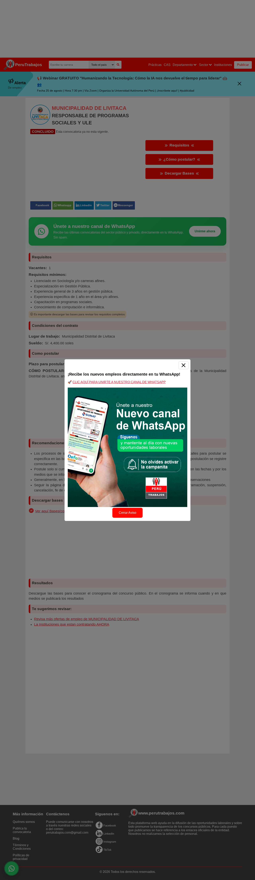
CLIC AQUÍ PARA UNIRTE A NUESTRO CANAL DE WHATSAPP (119, 382)
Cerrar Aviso (127, 512)
